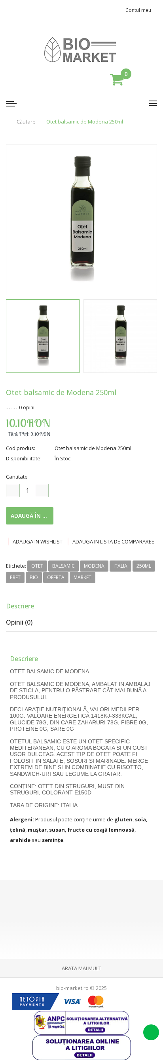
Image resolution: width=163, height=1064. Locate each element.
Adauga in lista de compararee (113, 541)
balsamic (63, 565)
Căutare (26, 121)
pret (15, 577)
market (82, 577)
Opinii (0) (19, 622)
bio (34, 577)
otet (37, 565)
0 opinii (27, 407)
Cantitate (17, 476)
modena (94, 565)
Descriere (20, 606)
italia (120, 565)
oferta (55, 577)
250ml (143, 565)
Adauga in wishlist (38, 541)
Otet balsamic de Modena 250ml (84, 121)
